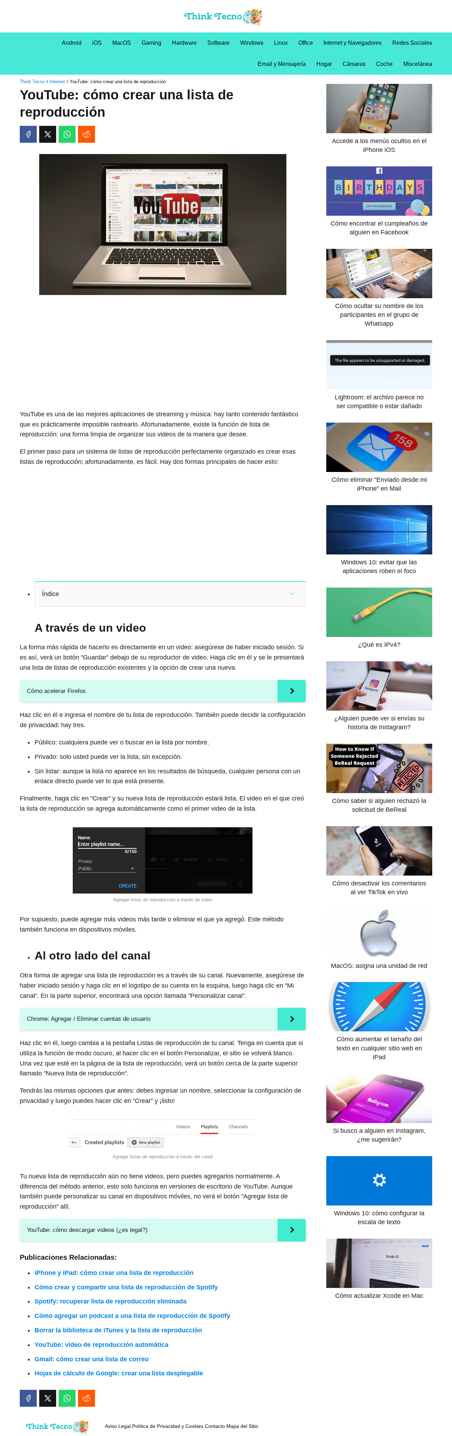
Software (218, 43)
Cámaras (354, 64)
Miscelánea (417, 64)
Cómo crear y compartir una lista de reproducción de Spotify (126, 1287)
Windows (251, 43)
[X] (47, 134)
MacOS (121, 43)
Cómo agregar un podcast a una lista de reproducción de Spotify (132, 1315)
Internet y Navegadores (352, 43)
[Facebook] (28, 134)
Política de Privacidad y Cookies (167, 1426)
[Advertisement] (163, 352)
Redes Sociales (412, 43)
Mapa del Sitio (242, 1426)
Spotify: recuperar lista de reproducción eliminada (110, 1301)
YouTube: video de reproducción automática (101, 1344)
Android (72, 43)
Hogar (324, 64)
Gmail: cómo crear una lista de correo (92, 1359)
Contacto (215, 1426)
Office (305, 43)
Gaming (151, 43)
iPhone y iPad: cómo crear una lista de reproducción (114, 1272)
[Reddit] (86, 134)
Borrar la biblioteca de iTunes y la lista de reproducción (118, 1330)
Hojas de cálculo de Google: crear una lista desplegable (119, 1373)
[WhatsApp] (67, 134)
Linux (281, 43)
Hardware (184, 43)
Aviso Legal (118, 1426)
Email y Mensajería (282, 64)
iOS (97, 43)
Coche (384, 64)
